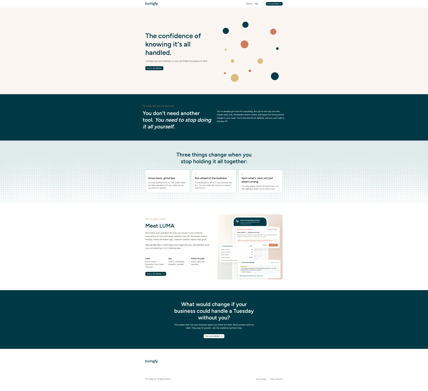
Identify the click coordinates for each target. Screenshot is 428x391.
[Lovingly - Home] (151, 4)
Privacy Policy (261, 379)
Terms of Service (276, 379)
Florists (249, 4)
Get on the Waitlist (273, 4)
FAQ (256, 4)
